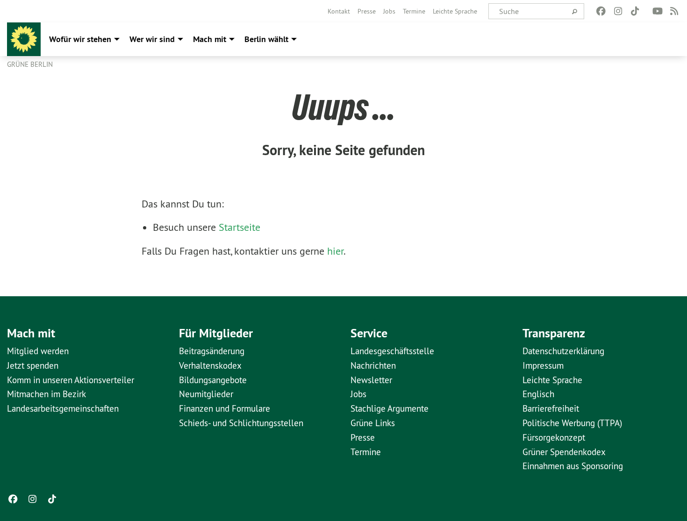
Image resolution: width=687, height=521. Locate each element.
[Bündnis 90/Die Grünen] (24, 39)
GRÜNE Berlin (30, 64)
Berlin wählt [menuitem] (266, 39)
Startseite (239, 227)
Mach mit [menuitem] (209, 39)
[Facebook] (601, 11)
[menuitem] (339, 11)
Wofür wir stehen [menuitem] (80, 39)
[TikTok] (635, 11)
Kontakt (339, 11)
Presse (367, 11)
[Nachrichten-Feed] (674, 11)
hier (335, 250)
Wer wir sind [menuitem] (152, 39)
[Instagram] (618, 11)
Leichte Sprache (455, 11)
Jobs (389, 11)
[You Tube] (657, 11)
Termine (414, 11)
